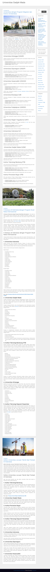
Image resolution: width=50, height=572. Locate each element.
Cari (39, 9)
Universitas (40, 108)
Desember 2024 (41, 63)
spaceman (17, 306)
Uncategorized (6, 10)
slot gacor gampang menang (23, 91)
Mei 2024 (40, 78)
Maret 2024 (40, 82)
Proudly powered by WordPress (19, 570)
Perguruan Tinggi (41, 102)
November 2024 (41, 66)
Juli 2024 (40, 74)
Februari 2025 (41, 59)
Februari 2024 (41, 84)
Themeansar (34, 570)
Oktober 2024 (41, 68)
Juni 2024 (40, 76)
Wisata (39, 110)
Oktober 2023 (41, 88)
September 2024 (41, 70)
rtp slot (26, 122)
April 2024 (40, 80)
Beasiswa (40, 96)
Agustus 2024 (41, 72)
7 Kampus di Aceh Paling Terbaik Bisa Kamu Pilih (17, 495)
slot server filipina (17, 221)
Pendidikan (6, 208)
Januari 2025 (40, 61)
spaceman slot (18, 39)
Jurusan (39, 98)
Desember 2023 (41, 86)
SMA (39, 104)
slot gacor (9, 411)
